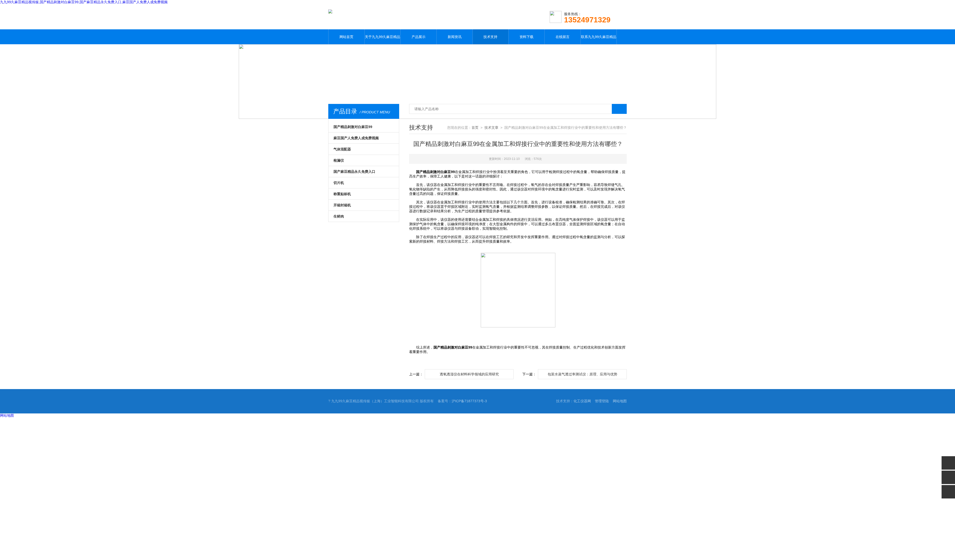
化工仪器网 (582, 401)
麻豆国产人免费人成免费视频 (356, 138)
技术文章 (491, 128)
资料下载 (526, 37)
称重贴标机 (342, 194)
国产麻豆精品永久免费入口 (354, 172)
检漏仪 (339, 160)
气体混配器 (342, 149)
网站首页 (346, 37)
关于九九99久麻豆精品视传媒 (382, 39)
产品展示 (419, 37)
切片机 (339, 183)
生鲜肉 (339, 216)
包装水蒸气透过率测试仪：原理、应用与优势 (582, 374)
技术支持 (490, 37)
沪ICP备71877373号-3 (469, 401)
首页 (475, 128)
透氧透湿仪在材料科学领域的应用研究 (469, 374)
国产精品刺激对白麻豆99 (353, 127)
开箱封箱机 (342, 205)
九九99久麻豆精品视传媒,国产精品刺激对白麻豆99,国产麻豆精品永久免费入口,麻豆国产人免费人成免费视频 (84, 2)
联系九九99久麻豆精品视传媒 (598, 39)
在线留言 (563, 37)
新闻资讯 (455, 37)
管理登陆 (602, 401)
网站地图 (620, 401)
